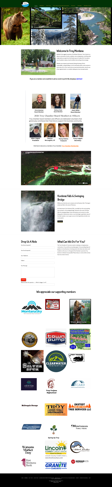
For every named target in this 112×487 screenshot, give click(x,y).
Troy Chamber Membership (56, 478)
